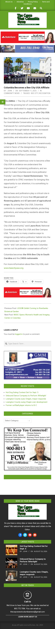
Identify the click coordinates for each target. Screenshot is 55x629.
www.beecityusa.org (13, 268)
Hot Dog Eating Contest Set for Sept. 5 (22, 392)
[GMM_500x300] (27, 352)
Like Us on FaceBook (27, 477)
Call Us (27, 601)
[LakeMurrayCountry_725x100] (27, 46)
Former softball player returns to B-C (21, 405)
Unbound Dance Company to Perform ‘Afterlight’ (26, 395)
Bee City (34, 93)
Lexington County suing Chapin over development (26, 402)
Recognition (44, 93)
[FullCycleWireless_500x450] (27, 429)
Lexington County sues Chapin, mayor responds (26, 399)
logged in (19, 334)
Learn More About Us (27, 617)
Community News (12, 93)
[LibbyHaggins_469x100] (27, 33)
